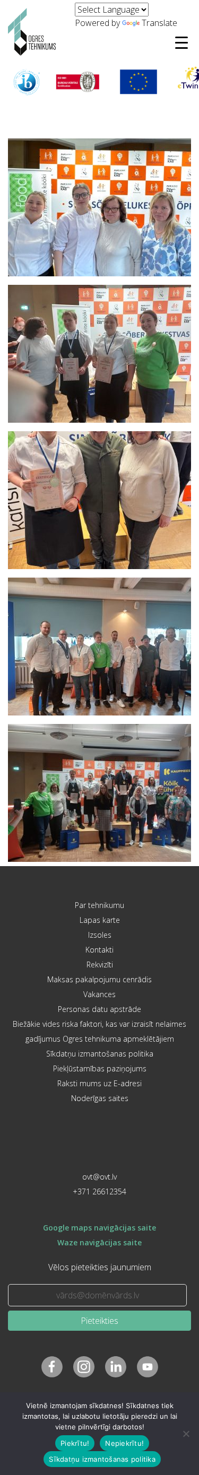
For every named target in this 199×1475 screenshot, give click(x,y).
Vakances (99, 994)
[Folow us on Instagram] (83, 1366)
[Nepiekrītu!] (185, 1433)
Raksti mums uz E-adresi (99, 1083)
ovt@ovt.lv (99, 1177)
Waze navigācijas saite (99, 1242)
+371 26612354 (99, 1191)
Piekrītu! (74, 1443)
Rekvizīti (99, 964)
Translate (159, 23)
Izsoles (99, 935)
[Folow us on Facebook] (52, 1366)
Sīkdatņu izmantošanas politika (99, 1054)
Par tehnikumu (99, 905)
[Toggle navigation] (181, 42)
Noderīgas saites (99, 1098)
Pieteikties (99, 1320)
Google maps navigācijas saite (99, 1228)
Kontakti (99, 950)
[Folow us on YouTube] (147, 1366)
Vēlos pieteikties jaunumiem (99, 1267)
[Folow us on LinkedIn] (115, 1366)
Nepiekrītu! (124, 1443)
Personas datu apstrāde (99, 1009)
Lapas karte (100, 920)
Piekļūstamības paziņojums (99, 1068)
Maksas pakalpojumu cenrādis (99, 979)
